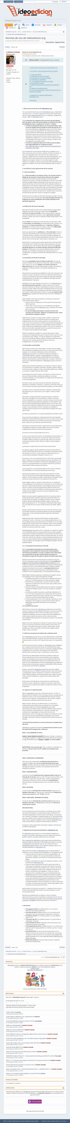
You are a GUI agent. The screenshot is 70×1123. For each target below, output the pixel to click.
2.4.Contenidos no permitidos (37, 80)
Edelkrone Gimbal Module (13, 1025)
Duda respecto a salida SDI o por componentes (19, 1016)
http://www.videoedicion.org (36, 115)
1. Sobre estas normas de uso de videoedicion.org (43, 68)
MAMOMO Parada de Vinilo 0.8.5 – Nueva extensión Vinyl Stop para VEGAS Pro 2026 (29, 1056)
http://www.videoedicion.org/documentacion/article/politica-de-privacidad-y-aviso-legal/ (43, 147)
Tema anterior (50, 42)
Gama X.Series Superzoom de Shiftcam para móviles (20, 1051)
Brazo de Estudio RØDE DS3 (14, 1047)
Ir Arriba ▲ (64, 1121)
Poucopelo (58, 1056)
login (31, 997)
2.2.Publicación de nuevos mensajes (39, 76)
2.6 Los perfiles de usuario (36, 83)
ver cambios (55, 60)
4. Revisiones (33, 100)
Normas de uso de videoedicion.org (31, 52)
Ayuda (49, 1121)
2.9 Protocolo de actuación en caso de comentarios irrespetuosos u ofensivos (45, 91)
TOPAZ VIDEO (10, 1012)
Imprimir (62, 47)
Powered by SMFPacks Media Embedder (29, 1121)
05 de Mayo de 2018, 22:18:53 (29, 54)
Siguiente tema (59, 42)
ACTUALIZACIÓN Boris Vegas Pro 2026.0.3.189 (19, 1021)
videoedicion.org (12, 965)
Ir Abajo (7, 47)
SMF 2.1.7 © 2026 (7, 1121)
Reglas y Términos (56, 1121)
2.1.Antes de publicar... (35, 74)
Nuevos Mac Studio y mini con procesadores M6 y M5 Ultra (22, 1043)
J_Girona (18, 1012)
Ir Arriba (7, 947)
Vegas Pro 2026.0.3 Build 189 (14, 1030)
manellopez (38, 1021)
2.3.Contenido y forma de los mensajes (40, 78)
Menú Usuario (10, 993)
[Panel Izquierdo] (63, 32)
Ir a (42, 957)
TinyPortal (44, 1121)
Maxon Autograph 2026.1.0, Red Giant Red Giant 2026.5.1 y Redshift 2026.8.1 (28, 1069)
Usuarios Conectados (12, 1079)
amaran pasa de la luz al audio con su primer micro (20, 1065)
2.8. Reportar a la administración (38, 88)
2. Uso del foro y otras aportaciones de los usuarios (43, 71)
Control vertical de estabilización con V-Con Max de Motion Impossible (25, 1038)
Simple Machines (16, 1121)
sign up (37, 997)
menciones (29, 921)
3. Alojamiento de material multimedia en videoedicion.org (40, 96)
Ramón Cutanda (27, 1025)
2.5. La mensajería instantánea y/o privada (41, 81)
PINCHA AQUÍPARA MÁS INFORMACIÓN (34, 969)
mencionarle (44, 563)
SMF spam (29, 1111)
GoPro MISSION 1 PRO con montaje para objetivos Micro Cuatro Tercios (26, 1034)
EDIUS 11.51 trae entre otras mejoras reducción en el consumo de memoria (27, 1060)
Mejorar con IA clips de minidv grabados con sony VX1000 (22, 1073)
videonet (37, 1016)
